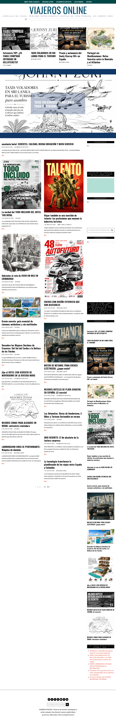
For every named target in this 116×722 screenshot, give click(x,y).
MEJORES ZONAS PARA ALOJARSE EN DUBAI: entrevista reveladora (19, 424)
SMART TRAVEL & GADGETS (31, 2)
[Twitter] (97, 11)
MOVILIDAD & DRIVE (47, 2)
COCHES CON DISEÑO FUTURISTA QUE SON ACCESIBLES (62, 303)
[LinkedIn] (105, 11)
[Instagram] (100, 11)
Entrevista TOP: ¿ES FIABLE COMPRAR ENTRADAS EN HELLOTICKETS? (12, 57)
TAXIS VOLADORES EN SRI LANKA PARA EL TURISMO (43, 54)
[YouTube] (107, 11)
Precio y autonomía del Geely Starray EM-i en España (70, 56)
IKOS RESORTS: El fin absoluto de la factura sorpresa (61, 439)
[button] (112, 230)
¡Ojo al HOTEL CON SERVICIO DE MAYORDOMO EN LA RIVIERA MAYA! (18, 374)
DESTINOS (89, 2)
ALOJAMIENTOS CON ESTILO (63, 2)
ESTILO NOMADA (78, 2)
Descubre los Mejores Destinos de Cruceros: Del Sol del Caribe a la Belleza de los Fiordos (21, 348)
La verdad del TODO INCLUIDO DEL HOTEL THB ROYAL (21, 213)
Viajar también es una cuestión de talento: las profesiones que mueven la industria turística (63, 218)
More (3, 155)
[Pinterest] (102, 11)
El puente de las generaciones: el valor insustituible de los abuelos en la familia (102, 673)
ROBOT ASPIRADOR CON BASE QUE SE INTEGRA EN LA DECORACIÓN (100, 666)
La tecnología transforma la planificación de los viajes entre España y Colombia (63, 464)
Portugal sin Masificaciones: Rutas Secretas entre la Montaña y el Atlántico (100, 57)
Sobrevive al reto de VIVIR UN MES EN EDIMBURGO (20, 277)
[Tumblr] (110, 11)
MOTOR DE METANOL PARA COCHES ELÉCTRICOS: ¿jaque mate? (61, 367)
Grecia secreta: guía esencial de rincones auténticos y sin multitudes (19, 322)
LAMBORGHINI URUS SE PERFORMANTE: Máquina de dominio (21, 448)
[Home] (113, 11)
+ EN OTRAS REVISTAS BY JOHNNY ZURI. (100, 646)
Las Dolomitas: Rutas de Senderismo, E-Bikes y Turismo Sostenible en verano (63, 415)
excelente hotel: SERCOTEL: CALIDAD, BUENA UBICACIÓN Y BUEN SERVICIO (37, 144)
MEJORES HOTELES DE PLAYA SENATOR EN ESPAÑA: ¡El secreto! (62, 391)
